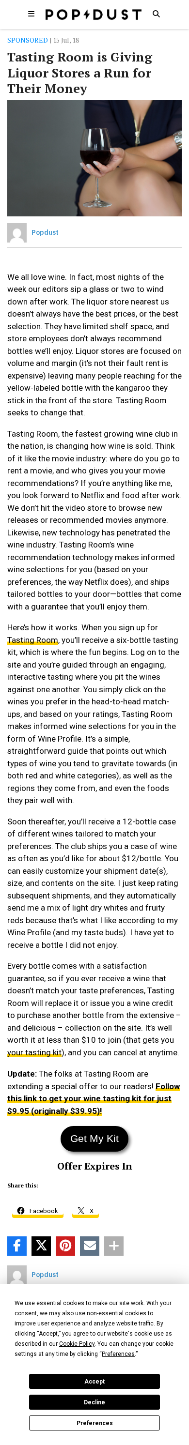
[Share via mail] (89, 1246)
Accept (94, 1381)
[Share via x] (41, 1246)
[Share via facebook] (17, 1246)
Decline (94, 1402)
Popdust (45, 232)
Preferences (95, 1423)
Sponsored (27, 40)
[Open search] (156, 13)
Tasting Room (32, 640)
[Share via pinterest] (65, 1246)
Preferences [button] (118, 1354)
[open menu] (31, 13)
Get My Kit (94, 1138)
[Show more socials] (114, 1246)
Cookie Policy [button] (76, 1343)
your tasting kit (34, 1052)
